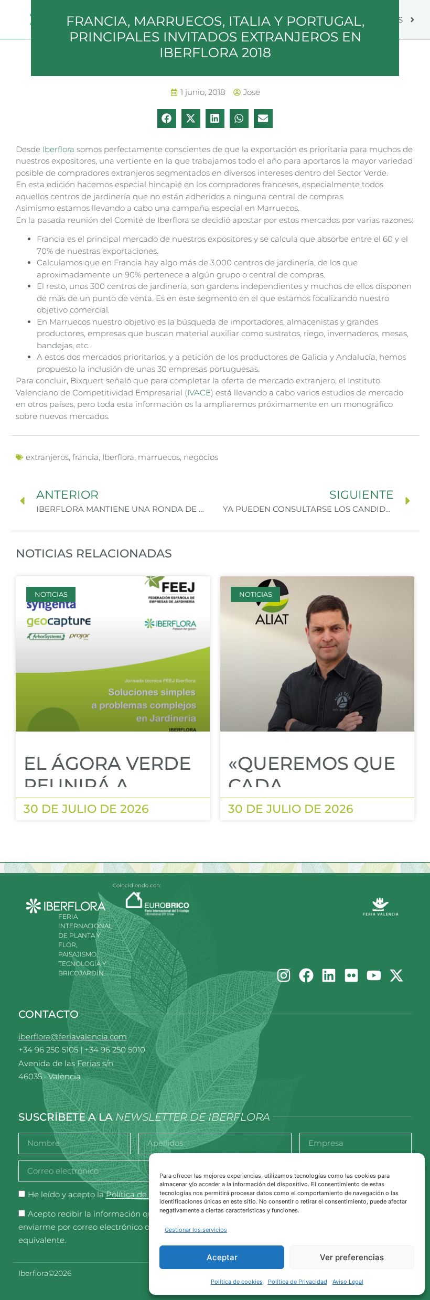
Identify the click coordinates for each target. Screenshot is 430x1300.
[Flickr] (351, 975)
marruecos (159, 457)
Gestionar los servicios (196, 1229)
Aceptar (222, 1257)
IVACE (199, 392)
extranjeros (47, 457)
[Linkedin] (328, 975)
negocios (201, 457)
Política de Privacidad (297, 1281)
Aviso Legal (347, 1281)
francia (85, 457)
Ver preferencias (352, 1257)
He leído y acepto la (109, 1195)
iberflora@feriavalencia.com (72, 1036)
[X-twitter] (396, 975)
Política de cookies (237, 1281)
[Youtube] (374, 975)
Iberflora (58, 149)
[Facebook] (306, 975)
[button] (166, 118)
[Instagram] (283, 975)
